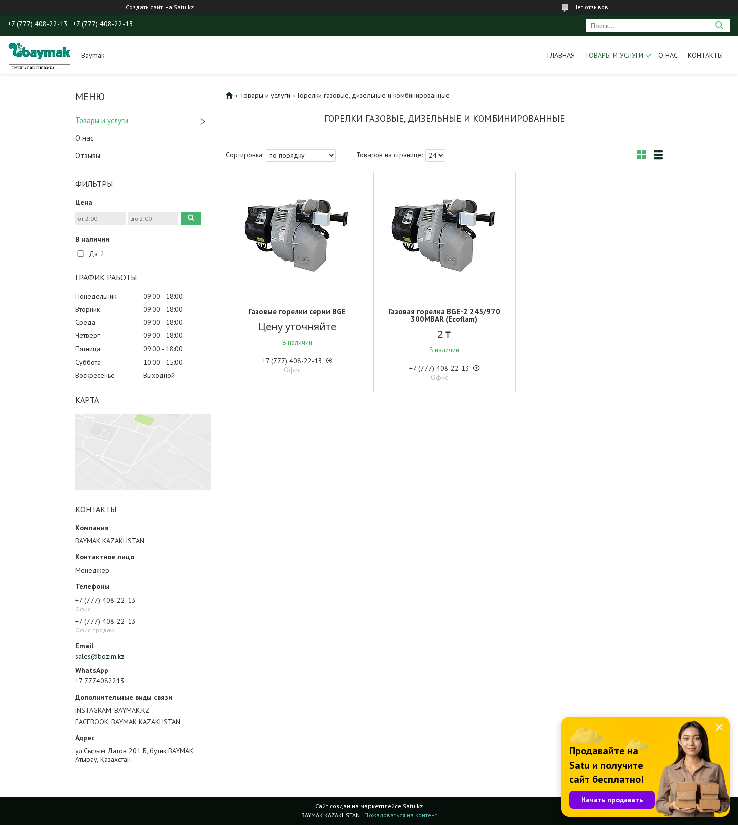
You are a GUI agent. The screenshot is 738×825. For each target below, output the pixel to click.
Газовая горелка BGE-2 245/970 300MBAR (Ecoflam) (444, 315)
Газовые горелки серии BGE (297, 311)
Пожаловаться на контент (400, 815)
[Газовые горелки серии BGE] (297, 235)
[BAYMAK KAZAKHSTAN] (40, 54)
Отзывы (87, 155)
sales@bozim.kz (100, 656)
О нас (668, 55)
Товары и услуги (614, 55)
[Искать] (719, 25)
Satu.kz (413, 806)
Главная (561, 55)
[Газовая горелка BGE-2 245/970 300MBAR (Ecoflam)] (444, 235)
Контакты (705, 55)
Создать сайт (144, 7)
